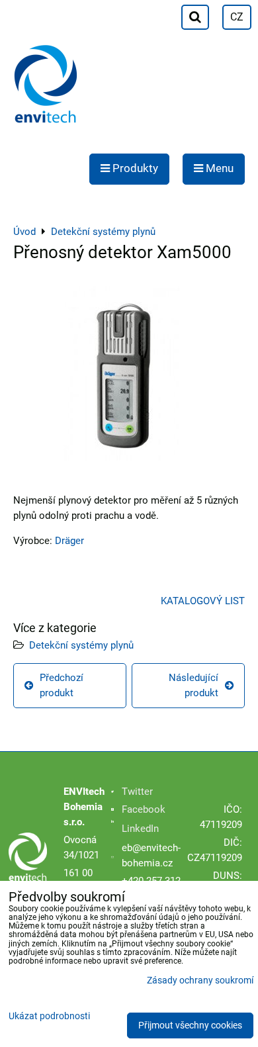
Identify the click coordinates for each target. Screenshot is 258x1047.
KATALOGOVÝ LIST (203, 601)
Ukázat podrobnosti (49, 1016)
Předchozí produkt (61, 685)
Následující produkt (193, 685)
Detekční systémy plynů (81, 645)
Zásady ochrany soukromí (200, 980)
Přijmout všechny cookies (190, 1025)
